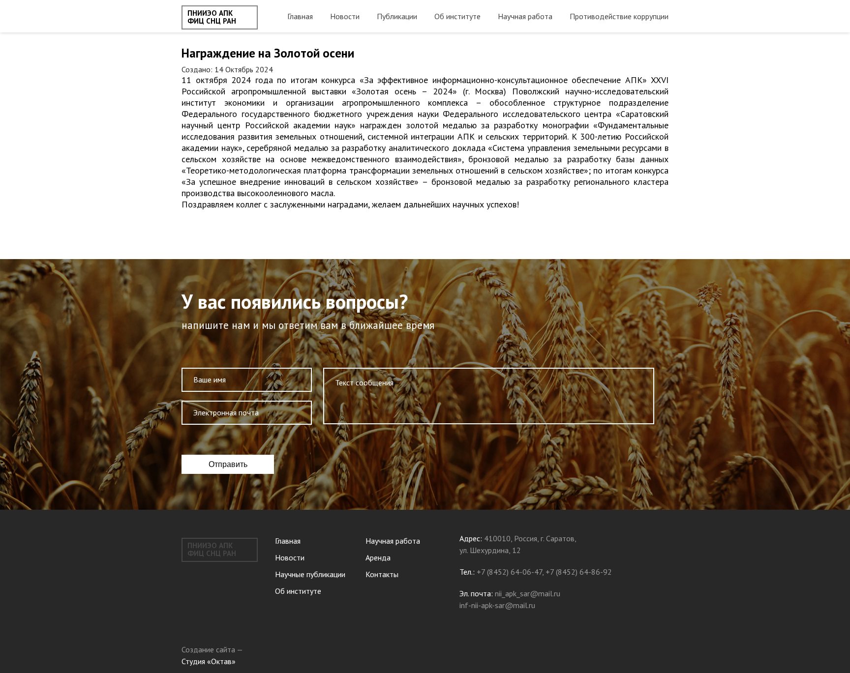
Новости (345, 16)
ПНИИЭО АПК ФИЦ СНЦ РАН (211, 17)
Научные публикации (310, 574)
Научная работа (525, 16)
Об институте (457, 16)
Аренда (378, 557)
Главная (300, 16)
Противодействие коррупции (619, 16)
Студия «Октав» (209, 661)
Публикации (397, 16)
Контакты (381, 574)
